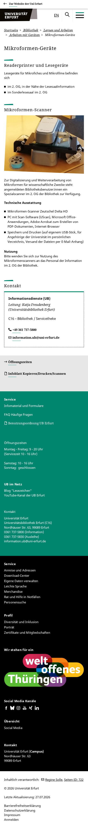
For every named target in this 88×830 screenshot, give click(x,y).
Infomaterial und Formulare (23, 406)
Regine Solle (53, 780)
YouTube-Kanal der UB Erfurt (24, 495)
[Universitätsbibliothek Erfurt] (18, 15)
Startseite (11, 30)
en (56, 15)
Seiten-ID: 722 (73, 780)
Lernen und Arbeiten (58, 30)
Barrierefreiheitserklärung (22, 806)
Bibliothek (30, 30)
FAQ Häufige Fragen (18, 414)
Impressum (12, 815)
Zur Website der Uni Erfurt (25, 4)
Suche (67, 15)
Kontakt (9, 512)
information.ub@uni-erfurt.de (36, 337)
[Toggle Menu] (80, 15)
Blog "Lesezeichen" (18, 490)
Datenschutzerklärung (19, 810)
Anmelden (11, 820)
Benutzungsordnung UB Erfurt (31, 423)
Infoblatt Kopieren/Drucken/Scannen (37, 373)
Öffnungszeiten (20, 362)
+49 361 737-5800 (24, 330)
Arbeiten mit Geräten (24, 35)
